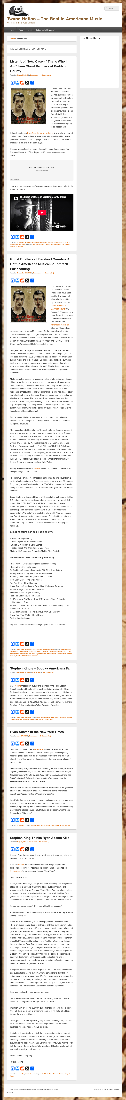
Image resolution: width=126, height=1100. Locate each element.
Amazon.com (16, 871)
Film (45, 242)
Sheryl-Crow (51, 653)
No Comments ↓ (48, 672)
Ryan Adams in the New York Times (37, 731)
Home (12, 30)
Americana (29, 242)
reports (18, 685)
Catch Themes (114, 1089)
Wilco (41, 719)
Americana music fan (60, 324)
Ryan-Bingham (41, 653)
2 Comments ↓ (46, 75)
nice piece (38, 749)
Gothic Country (53, 242)
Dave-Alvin (14, 651)
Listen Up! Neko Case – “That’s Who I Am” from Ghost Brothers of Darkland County (38, 66)
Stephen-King (59, 244)
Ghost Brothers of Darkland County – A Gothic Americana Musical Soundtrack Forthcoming (40, 264)
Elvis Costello (23, 651)
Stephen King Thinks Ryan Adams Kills (39, 837)
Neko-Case (50, 244)
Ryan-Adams (35, 825)
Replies (19, 247)
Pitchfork (45, 1074)
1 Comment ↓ (44, 842)
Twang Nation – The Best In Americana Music (54, 18)
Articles (28, 717)
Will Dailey (27, 656)
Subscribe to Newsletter (45, 30)
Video (24, 244)
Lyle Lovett (55, 717)
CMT (38, 717)
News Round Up (15, 244)
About (21, 30)
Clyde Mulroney (66, 649)
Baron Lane (34, 75)
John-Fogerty (46, 717)
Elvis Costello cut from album (40, 133)
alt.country (20, 242)
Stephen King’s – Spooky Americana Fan (40, 668)
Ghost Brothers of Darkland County (41, 651)
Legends (28, 649)
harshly (36, 468)
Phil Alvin (32, 653)
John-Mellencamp (38, 244)
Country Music (38, 242)
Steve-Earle (34, 719)
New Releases (64, 242)
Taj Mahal (19, 656)
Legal (30, 30)
